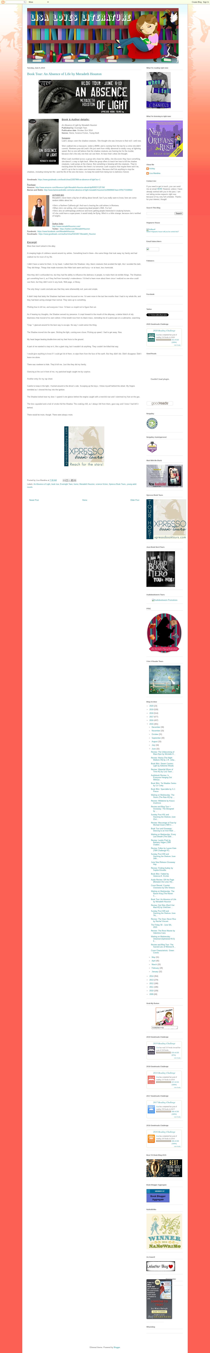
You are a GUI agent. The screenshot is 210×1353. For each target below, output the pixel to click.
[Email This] (64, 480)
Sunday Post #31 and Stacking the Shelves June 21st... (163, 817)
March (154, 964)
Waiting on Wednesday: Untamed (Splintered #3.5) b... (163, 938)
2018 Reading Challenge (164, 1072)
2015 (151, 724)
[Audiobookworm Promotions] (164, 600)
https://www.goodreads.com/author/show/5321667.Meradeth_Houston (67, 234)
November (156, 731)
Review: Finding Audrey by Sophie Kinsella (162, 869)
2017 (151, 717)
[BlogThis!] (66, 480)
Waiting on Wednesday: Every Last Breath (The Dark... (163, 835)
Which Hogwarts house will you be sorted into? (162, 231)
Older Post (134, 500)
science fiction (102, 484)
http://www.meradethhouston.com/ (66, 226)
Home (84, 500)
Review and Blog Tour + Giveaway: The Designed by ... (162, 809)
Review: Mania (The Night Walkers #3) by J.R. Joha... (163, 759)
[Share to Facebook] (72, 480)
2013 (151, 980)
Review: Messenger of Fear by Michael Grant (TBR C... (163, 824)
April (154, 961)
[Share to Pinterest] (75, 480)
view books (177, 345)
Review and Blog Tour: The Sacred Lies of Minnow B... (163, 946)
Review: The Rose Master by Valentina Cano (163, 932)
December (156, 727)
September (156, 738)
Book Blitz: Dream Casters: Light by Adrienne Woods (162, 765)
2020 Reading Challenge (164, 330)
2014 (151, 976)
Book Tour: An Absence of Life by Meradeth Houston (163, 900)
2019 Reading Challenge (164, 1043)
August (155, 741)
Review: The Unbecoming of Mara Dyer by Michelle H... (163, 753)
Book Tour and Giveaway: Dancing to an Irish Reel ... (163, 829)
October (155, 734)
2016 (151, 720)
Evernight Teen (66, 484)
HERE (159, 189)
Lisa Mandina (154, 173)
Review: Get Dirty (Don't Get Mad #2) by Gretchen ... (162, 906)
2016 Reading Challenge (164, 1131)
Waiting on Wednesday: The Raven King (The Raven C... (162, 893)
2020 (151, 706)
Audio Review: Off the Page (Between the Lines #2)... (162, 881)
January (155, 972)
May (154, 957)
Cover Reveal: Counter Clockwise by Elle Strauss (163, 886)
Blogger (117, 1347)
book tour (55, 484)
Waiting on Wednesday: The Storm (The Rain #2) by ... (163, 796)
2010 (151, 991)
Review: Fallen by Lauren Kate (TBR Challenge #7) (163, 849)
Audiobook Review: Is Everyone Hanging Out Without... (161, 777)
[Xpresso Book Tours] (166, 538)
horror (76, 484)
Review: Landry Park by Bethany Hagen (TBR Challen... (161, 842)
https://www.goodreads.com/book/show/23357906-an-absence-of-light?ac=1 (69, 179)
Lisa (157, 334)
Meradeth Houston (87, 484)
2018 (151, 713)
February (156, 968)
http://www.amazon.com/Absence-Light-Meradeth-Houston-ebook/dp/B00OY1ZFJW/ (70, 187)
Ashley (152, 169)
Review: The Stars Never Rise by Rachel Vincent (163, 920)
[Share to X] (69, 480)
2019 (151, 709)
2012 (151, 983)
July (154, 745)
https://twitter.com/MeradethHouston (75, 229)
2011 (151, 987)
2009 (151, 994)
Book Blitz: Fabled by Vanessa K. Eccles (160, 875)
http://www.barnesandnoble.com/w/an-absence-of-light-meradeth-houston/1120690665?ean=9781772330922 (88, 190)
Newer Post (34, 500)
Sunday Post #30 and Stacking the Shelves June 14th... (163, 856)
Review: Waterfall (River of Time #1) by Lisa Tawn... (162, 770)
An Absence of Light (42, 484)
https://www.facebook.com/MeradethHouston (55, 231)
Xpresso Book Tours (117, 484)
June (154, 749)
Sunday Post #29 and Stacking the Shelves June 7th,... (163, 913)
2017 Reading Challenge (164, 1102)
